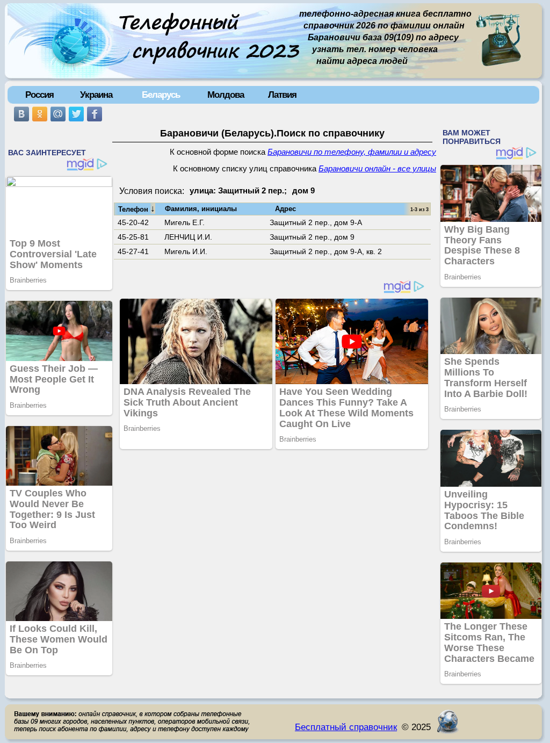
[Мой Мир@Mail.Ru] (58, 113)
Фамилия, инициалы (201, 209)
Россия (39, 94)
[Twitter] (76, 113)
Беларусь (161, 94)
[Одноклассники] (39, 113)
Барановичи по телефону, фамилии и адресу (351, 152)
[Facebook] (94, 113)
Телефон (136, 208)
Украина (96, 94)
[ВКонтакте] (21, 113)
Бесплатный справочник (346, 727)
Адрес (285, 209)
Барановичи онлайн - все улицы (377, 168)
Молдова (225, 94)
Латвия (282, 94)
